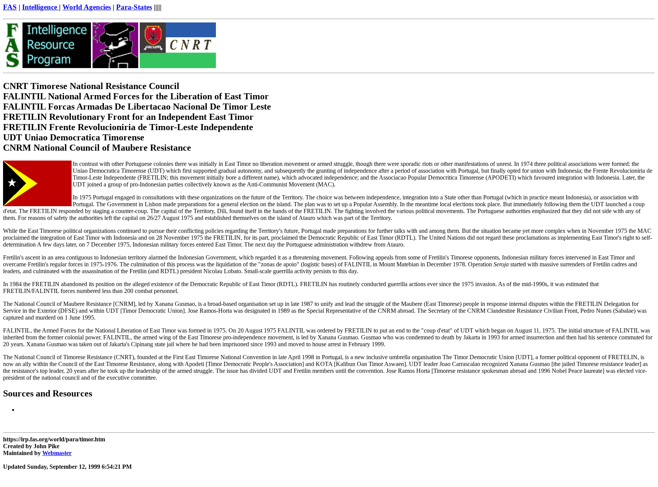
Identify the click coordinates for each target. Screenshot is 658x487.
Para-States (134, 7)
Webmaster (57, 453)
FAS (10, 7)
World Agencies (86, 7)
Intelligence (40, 7)
